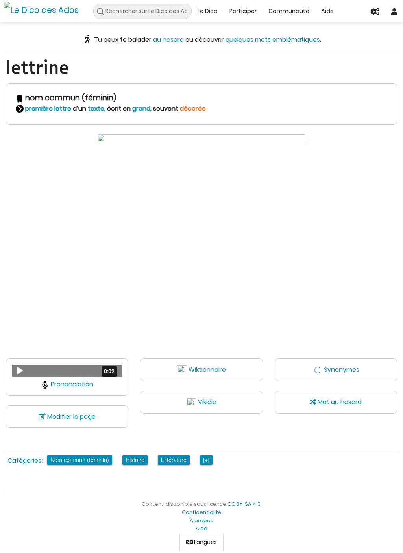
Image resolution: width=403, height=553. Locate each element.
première (39, 108)
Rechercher (102, 11)
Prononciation (72, 384)
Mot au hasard (339, 401)
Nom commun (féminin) (79, 459)
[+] (206, 459)
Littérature (174, 459)
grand (141, 108)
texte (96, 108)
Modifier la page (71, 416)
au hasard (168, 39)
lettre (62, 108)
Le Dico (208, 11)
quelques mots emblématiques (273, 39)
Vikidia (207, 401)
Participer (243, 11)
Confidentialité (201, 512)
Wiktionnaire (207, 369)
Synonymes (341, 369)
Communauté (288, 11)
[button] (67, 371)
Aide (327, 11)
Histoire (135, 459)
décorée (193, 108)
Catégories (24, 460)
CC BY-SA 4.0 (244, 504)
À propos (201, 520)
